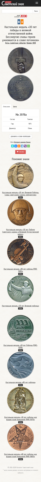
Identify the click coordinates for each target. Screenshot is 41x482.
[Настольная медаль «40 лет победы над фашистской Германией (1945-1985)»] (20, 437)
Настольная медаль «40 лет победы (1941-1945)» (20, 270)
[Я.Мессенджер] (12, 146)
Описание (6, 107)
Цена (15, 107)
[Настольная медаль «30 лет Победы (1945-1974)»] (20, 328)
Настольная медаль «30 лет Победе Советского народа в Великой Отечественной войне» (20, 231)
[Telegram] (22, 146)
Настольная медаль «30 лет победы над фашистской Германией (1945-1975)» (20, 418)
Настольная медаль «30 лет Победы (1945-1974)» (21, 346)
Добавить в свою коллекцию (20, 136)
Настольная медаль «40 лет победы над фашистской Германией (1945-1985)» (20, 455)
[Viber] (25, 146)
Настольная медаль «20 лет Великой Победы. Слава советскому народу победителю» (20, 193)
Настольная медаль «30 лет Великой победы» (20, 306)
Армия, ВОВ (31, 43)
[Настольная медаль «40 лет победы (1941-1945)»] (20, 252)
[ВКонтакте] (15, 146)
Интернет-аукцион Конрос (22, 142)
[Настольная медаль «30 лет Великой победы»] (20, 289)
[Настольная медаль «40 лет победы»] (20, 365)
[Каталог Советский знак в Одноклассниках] (22, 22)
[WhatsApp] (28, 146)
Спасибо (21, 152)
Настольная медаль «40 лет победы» (21, 382)
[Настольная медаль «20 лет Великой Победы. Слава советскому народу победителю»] (20, 175)
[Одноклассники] (19, 146)
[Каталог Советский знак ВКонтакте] (19, 22)
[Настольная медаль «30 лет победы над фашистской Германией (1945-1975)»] (20, 400)
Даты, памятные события (15, 43)
